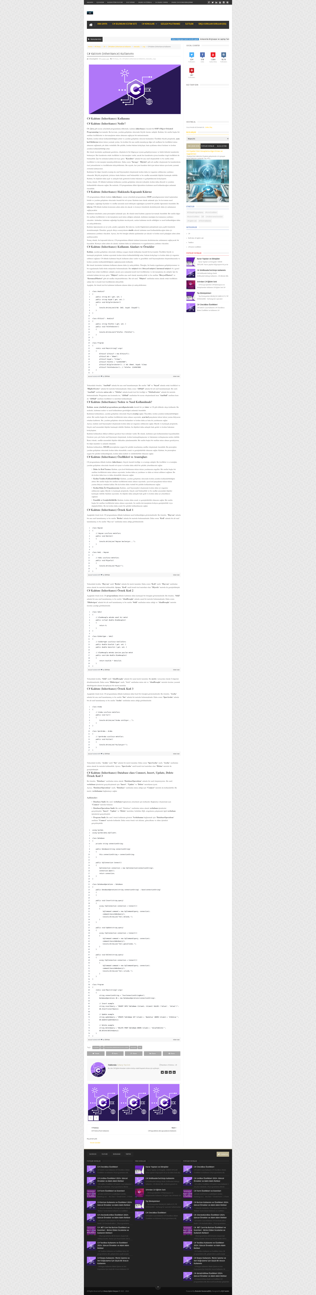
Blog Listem (222, 146)
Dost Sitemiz (130, 2)
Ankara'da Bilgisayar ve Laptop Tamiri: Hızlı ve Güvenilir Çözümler (159, 39)
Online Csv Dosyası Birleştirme (182, 2)
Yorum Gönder (95, 1143)
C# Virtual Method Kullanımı (164, 1106)
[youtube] (220, 2)
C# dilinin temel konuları (214, 217)
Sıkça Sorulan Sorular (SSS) (212, 24)
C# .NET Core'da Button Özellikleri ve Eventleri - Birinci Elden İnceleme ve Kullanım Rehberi (113, 1230)
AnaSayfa (90, 2)
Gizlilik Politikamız (170, 24)
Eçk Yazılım (100, 2)
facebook (92, 1154)
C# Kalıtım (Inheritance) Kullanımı (119, 47)
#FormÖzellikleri (211, 212)
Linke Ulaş (208, 127)
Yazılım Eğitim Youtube (115, 2)
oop (143, 47)
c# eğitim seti (192, 221)
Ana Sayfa (102, 24)
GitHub (107, 376)
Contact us (224, 1154)
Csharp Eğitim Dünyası (110, 1291)
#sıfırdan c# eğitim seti (196, 238)
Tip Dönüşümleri (204, 293)
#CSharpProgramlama (195, 212)
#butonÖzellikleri (193, 217)
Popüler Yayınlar (207, 146)
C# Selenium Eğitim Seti (124, 24)
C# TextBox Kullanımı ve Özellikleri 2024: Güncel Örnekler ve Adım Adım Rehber (113, 1245)
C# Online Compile (161, 2)
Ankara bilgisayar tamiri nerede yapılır (116, 39)
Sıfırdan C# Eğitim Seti (207, 282)
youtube (105, 1154)
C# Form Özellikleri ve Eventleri (111, 1191)
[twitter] (212, 2)
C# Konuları (148, 24)
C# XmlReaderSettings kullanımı (211, 270)
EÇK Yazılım (225, 1291)
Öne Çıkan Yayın (193, 146)
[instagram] (223, 2)
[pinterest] (227, 2)
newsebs (137, 47)
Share (115, 1053)
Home (90, 47)
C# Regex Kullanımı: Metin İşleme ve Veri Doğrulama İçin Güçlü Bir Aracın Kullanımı (113, 1261)
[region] (134, 332)
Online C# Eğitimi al (145, 2)
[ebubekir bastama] (162, 1072)
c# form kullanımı (205, 221)
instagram (116, 1154)
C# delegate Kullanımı (134, 1106)
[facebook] (209, 2)
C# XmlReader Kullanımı (214, 39)
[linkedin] (216, 2)
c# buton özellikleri (194, 247)
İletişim (189, 24)
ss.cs (90, 376)
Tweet (97, 1053)
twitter (128, 1154)
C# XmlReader (197, 39)
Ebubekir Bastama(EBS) (203, 1291)
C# (104, 47)
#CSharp (98, 47)
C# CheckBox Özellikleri (207, 305)
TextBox (191, 242)
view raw (176, 376)
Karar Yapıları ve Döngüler (208, 259)
